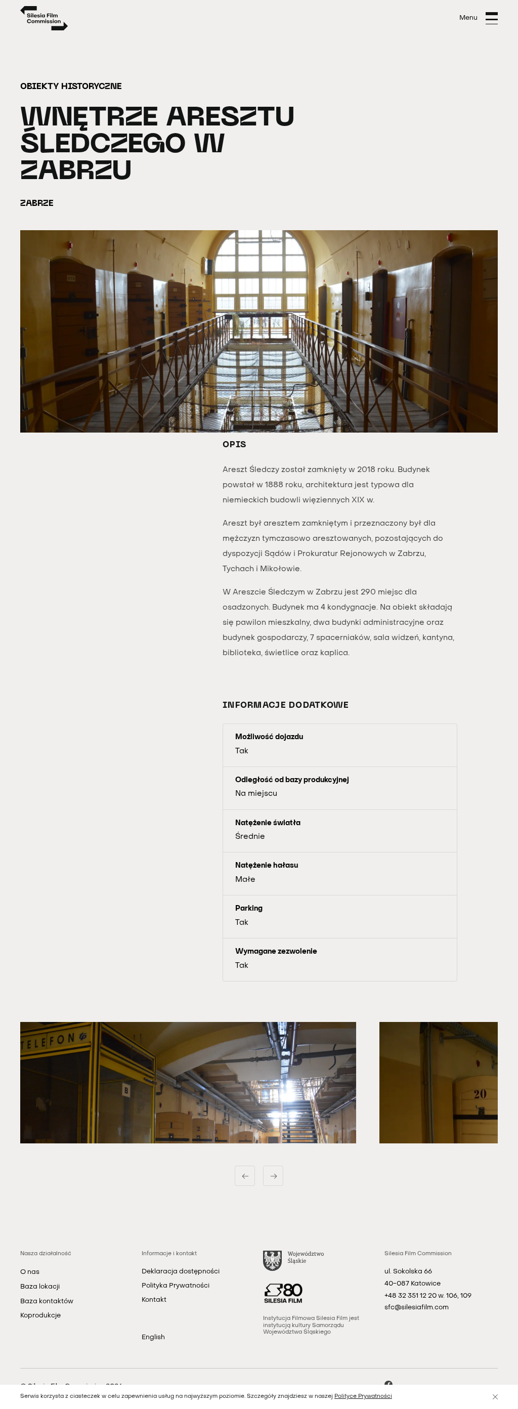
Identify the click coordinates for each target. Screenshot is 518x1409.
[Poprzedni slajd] (245, 1176)
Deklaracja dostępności (181, 1271)
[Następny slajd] (273, 1176)
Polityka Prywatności (175, 1286)
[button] (188, 1082)
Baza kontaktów (46, 1301)
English (153, 1337)
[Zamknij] (495, 1397)
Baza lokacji (40, 1287)
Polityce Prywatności (363, 1396)
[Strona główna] (44, 18)
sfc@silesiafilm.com (416, 1307)
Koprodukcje (40, 1315)
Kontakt (154, 1300)
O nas (29, 1272)
